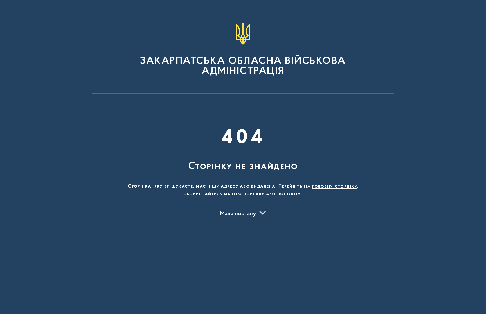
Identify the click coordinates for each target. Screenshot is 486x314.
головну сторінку (334, 186)
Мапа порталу (238, 214)
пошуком (289, 193)
